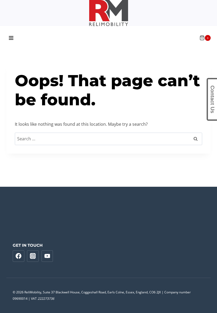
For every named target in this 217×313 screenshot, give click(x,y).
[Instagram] (33, 256)
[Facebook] (18, 256)
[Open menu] (11, 38)
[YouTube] (47, 256)
